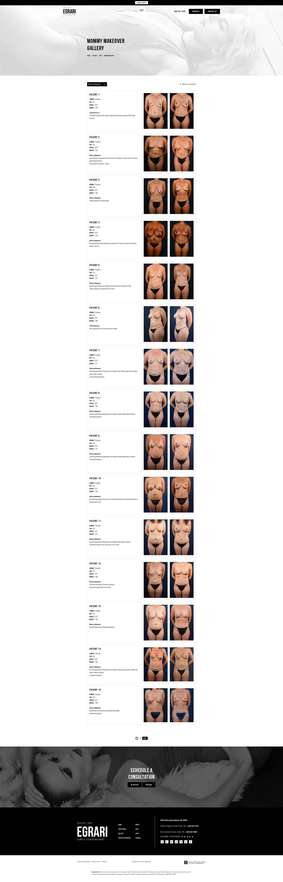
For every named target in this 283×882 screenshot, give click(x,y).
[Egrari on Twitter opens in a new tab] (171, 841)
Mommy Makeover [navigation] (109, 55)
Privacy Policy (96, 862)
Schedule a (141, 773)
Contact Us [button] (212, 11)
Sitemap (104, 862)
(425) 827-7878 (193, 826)
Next (145, 738)
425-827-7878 (171, 874)
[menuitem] (125, 824)
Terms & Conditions (83, 862)
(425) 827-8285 (191, 832)
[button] (141, 10)
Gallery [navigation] (94, 55)
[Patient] (156, 111)
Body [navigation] (100, 55)
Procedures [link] (122, 829)
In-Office (135, 785)
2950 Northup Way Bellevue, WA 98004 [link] (173, 820)
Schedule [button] (196, 11)
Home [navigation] (88, 55)
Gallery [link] (121, 833)
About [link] (137, 824)
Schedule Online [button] (141, 2)
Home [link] (120, 824)
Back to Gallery (189, 84)
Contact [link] (138, 838)
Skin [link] (136, 829)
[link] (180, 11)
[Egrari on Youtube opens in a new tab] (176, 841)
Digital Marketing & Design (197, 862)
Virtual (149, 785)
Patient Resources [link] (124, 838)
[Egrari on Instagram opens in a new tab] (162, 841)
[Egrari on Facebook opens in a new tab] (166, 841)
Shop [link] (137, 833)
